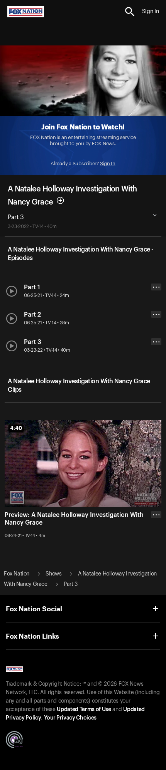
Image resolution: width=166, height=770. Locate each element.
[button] (130, 11)
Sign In (107, 163)
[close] (156, 545)
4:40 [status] (16, 428)
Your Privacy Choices (70, 718)
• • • (156, 287)
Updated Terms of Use (84, 709)
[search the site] (130, 11)
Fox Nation (16, 574)
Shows (53, 574)
